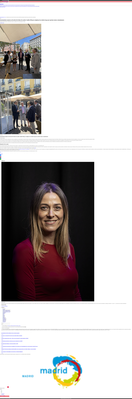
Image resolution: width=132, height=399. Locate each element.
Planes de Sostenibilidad (15, 6)
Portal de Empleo (20, 6)
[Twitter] (66, 156)
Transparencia (2, 393)
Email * (2, 324)
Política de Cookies (2, 398)
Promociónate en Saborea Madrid (35, 6)
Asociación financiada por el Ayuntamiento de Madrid (5, 398)
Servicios (2, 4)
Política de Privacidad (13, 325)
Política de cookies (18, 325)
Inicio (0, 4)
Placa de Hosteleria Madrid (29, 6)
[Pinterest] (66, 157)
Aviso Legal (9, 325)
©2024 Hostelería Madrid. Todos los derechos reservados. (66, 398)
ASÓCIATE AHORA (5, 1)
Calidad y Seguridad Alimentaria (3, 6)
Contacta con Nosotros (2, 395)
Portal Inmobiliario (24, 6)
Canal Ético (2, 394)
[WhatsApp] (66, 159)
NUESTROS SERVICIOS (5, 0)
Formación (8, 6)
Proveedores (11, 6)
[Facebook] (66, 154)
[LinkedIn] (66, 158)
